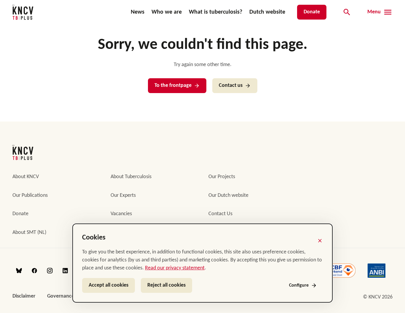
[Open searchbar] (346, 12)
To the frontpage (173, 85)
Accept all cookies (108, 285)
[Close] (320, 240)
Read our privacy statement (175, 268)
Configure (299, 285)
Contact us (231, 85)
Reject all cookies (166, 285)
